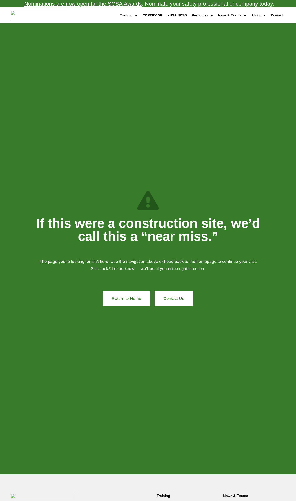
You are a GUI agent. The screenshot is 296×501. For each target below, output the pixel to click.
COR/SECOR (153, 15)
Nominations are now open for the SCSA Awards (83, 4)
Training (126, 15)
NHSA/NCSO (177, 15)
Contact (277, 15)
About (256, 15)
